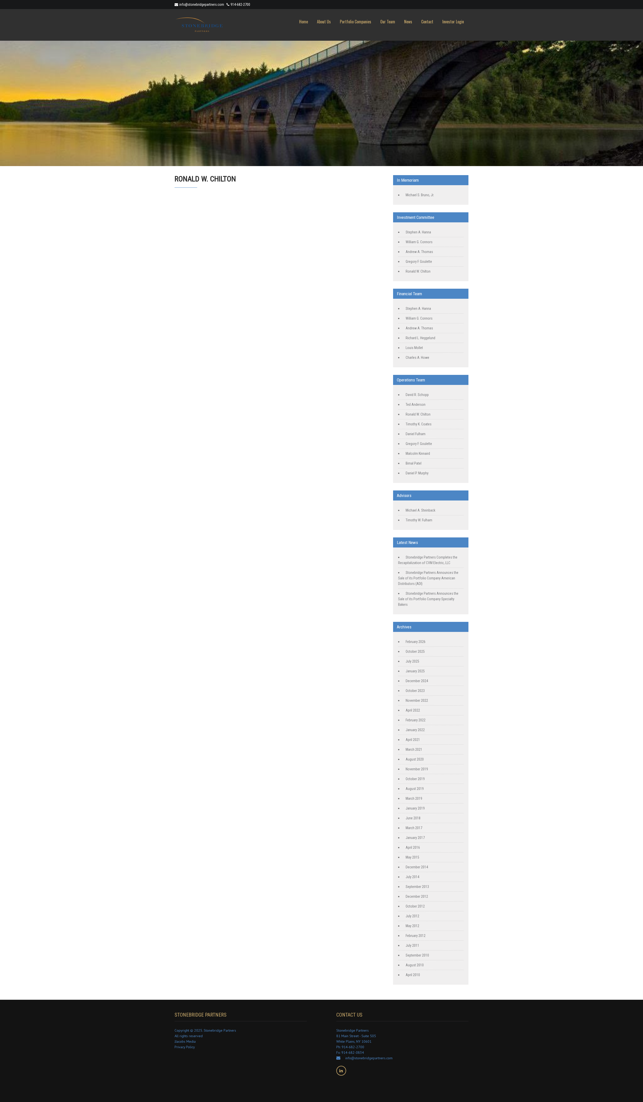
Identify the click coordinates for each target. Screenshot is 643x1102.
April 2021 (413, 740)
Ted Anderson (415, 405)
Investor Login (453, 22)
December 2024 (417, 681)
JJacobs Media (185, 1041)
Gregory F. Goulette (419, 262)
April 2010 (413, 975)
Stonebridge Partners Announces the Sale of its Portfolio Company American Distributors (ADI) (428, 578)
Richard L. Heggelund (420, 338)
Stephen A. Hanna (418, 232)
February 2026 (415, 642)
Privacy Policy (185, 1047)
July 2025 (412, 661)
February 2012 (415, 936)
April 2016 (413, 847)
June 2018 (413, 818)
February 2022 (415, 720)
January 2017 (415, 838)
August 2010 (415, 965)
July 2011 (412, 945)
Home (303, 22)
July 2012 (412, 916)
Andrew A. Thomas (419, 252)
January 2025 (415, 671)
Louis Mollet (414, 348)
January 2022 (415, 730)
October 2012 (415, 906)
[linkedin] (341, 1071)
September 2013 (417, 887)
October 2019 (415, 779)
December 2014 (417, 867)
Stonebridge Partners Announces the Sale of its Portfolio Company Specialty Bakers (428, 599)
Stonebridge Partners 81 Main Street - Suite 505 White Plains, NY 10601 (356, 1036)
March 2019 (414, 798)
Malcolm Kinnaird (418, 454)
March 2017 (414, 828)
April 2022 (413, 710)
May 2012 (412, 926)
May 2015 (412, 857)
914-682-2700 (240, 5)
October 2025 (415, 651)
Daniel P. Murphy (417, 473)
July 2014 (412, 877)
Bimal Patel (413, 463)
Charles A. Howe (417, 358)
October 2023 (415, 691)
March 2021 (414, 749)
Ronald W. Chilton (418, 271)
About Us (324, 22)
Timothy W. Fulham (419, 520)
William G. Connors (419, 242)
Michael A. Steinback (420, 510)
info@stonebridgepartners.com (201, 5)
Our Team (387, 22)
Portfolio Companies (355, 22)
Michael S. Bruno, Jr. (420, 195)
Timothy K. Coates (419, 424)
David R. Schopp (417, 395)
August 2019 (415, 789)
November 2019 (417, 769)
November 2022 (417, 700)
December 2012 (417, 896)
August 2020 (415, 759)
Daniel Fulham (415, 434)
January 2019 (415, 808)
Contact (427, 22)
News (408, 22)
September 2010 (417, 955)
